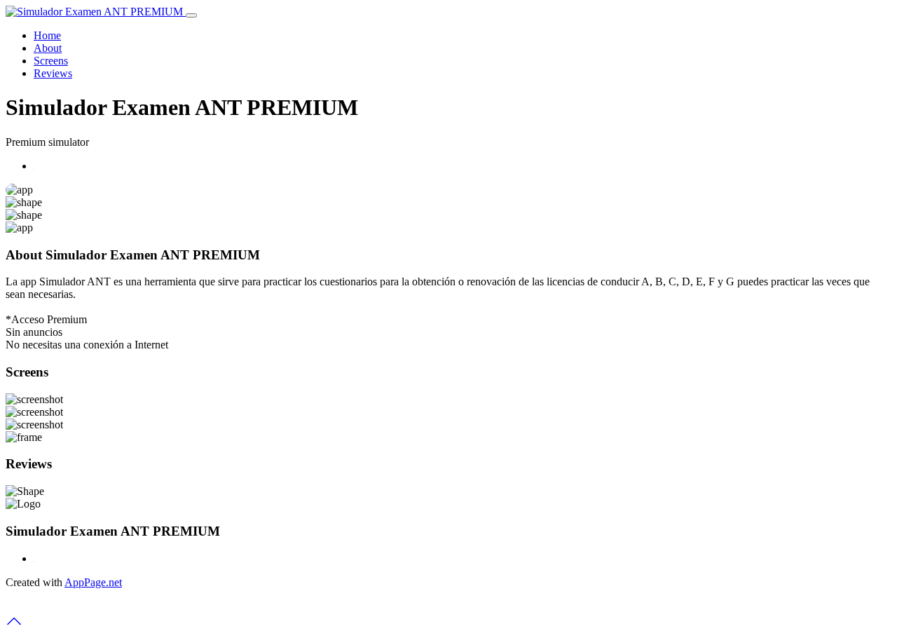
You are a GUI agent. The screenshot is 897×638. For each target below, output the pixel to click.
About (48, 48)
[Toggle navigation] (191, 15)
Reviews (53, 73)
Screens (51, 61)
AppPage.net (93, 582)
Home (47, 35)
